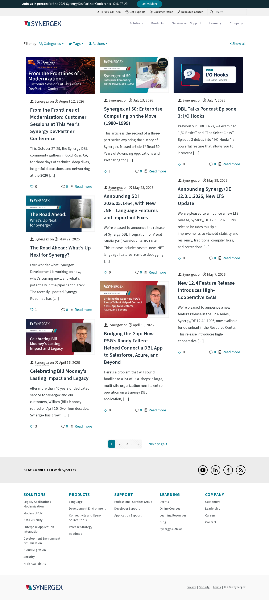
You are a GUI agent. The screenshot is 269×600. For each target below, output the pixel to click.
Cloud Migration (35, 550)
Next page (156, 444)
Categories (52, 43)
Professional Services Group (133, 502)
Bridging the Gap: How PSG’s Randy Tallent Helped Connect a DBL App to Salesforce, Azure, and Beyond (133, 348)
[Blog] (240, 473)
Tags (77, 43)
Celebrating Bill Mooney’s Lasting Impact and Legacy (59, 375)
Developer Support (127, 508)
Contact (210, 522)
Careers (210, 515)
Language (76, 502)
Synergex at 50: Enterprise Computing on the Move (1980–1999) (133, 116)
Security (29, 557)
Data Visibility (33, 520)
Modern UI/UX (33, 513)
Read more (83, 186)
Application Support (128, 515)
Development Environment (87, 508)
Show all (238, 43)
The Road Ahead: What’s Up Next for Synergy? (60, 251)
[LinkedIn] (215, 473)
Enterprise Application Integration (39, 529)
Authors (99, 43)
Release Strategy (80, 527)
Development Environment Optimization (42, 541)
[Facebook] (228, 473)
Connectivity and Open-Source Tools (85, 518)
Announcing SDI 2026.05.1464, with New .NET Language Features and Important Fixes (131, 207)
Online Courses (170, 508)
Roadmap (75, 534)
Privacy (191, 587)
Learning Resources (173, 515)
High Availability (35, 564)
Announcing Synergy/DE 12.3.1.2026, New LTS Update (204, 196)
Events (164, 502)
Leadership (212, 508)
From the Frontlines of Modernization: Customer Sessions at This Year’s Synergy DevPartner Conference (58, 124)
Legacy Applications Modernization (37, 504)
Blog (163, 522)
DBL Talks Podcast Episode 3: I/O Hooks (207, 112)
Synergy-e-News (171, 529)
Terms (217, 587)
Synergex (42, 101)
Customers (212, 502)
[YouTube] (203, 473)
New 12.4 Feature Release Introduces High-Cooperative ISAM (206, 290)
